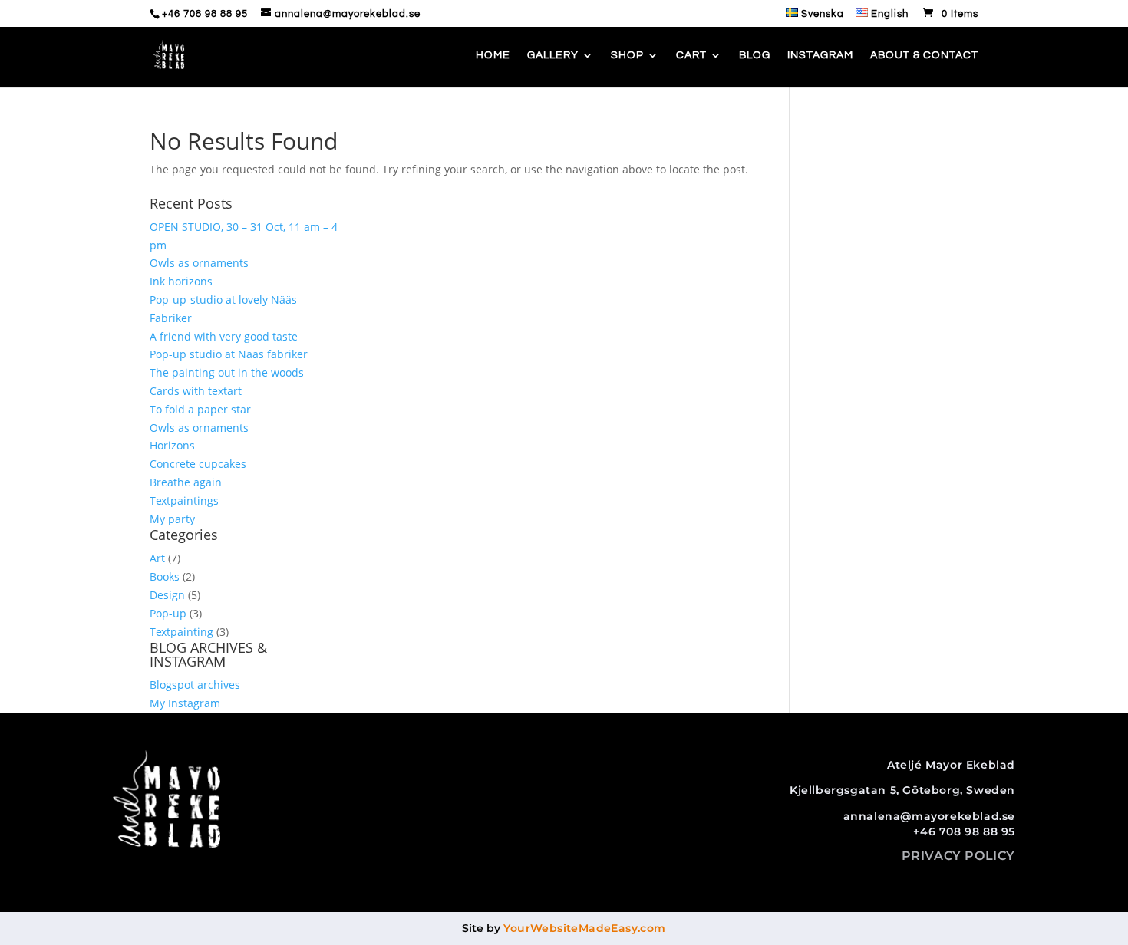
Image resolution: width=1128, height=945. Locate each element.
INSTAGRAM (820, 55)
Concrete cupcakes (198, 463)
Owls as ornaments (199, 262)
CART (691, 55)
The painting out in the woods (227, 372)
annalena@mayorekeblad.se (929, 816)
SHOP (627, 55)
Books (165, 576)
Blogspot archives (195, 684)
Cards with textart (196, 391)
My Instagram (185, 703)
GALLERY (553, 55)
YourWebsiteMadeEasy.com (584, 928)
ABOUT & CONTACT (924, 55)
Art (157, 558)
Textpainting (181, 631)
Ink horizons (181, 281)
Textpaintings (184, 500)
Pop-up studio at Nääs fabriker (229, 354)
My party (172, 519)
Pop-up (168, 613)
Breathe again (186, 482)
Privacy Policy (958, 855)
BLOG (754, 55)
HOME (493, 55)
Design (167, 595)
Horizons (172, 445)
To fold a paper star (200, 409)
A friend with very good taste (224, 336)
